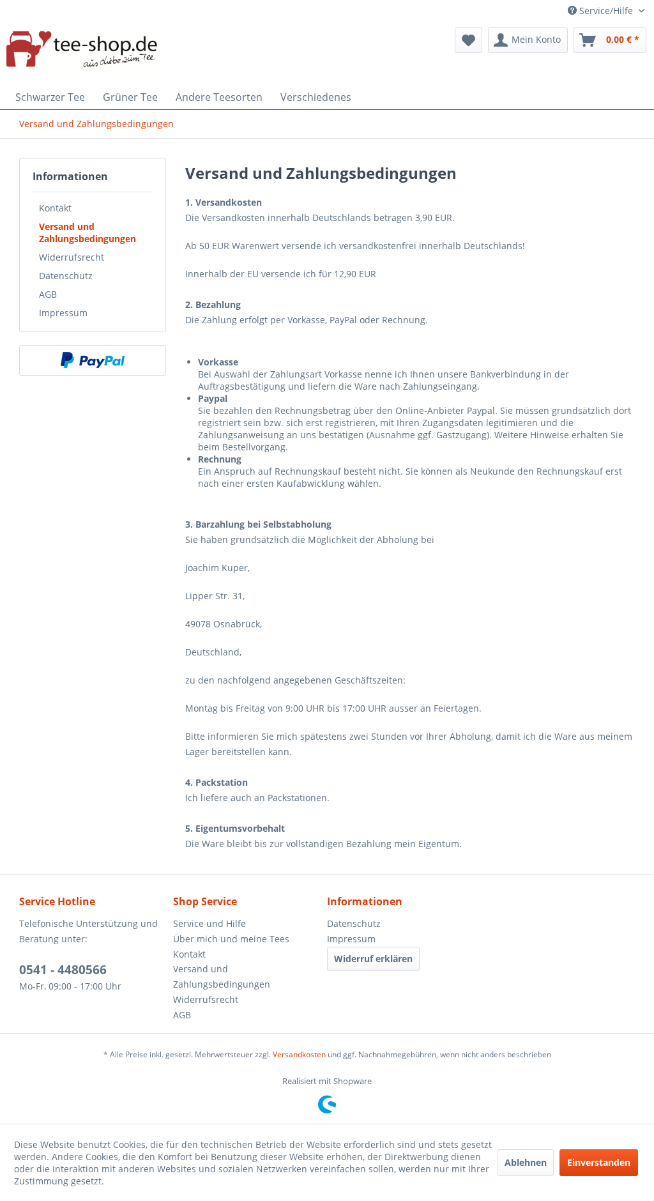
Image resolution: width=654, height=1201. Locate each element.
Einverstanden (598, 1162)
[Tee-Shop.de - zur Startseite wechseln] (84, 53)
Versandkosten (299, 1054)
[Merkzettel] (468, 40)
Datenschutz (66, 276)
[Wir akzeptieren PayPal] (92, 360)
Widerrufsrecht (71, 257)
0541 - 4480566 (63, 969)
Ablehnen (526, 1162)
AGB (48, 294)
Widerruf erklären (373, 958)
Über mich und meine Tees (231, 939)
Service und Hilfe (209, 923)
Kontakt (55, 208)
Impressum (63, 313)
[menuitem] (468, 40)
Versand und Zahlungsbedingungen (87, 232)
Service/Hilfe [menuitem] (606, 10)
